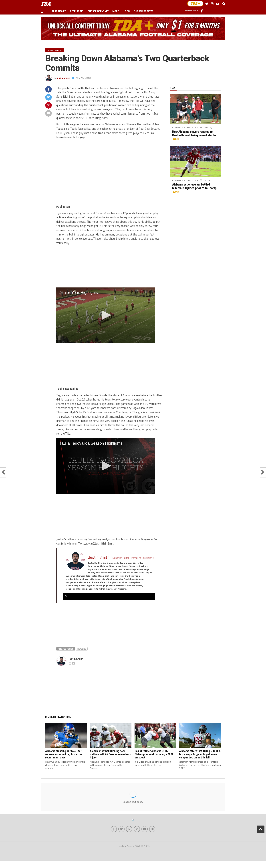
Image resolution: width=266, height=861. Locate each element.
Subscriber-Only (98, 11)
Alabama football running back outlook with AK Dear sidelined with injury (110, 754)
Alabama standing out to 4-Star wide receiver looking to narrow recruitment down (63, 754)
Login (127, 11)
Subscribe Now (143, 11)
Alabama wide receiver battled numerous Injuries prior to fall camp (194, 186)
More (115, 11)
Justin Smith (63, 78)
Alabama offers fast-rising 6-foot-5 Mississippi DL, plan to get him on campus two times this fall (200, 754)
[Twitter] (66, 596)
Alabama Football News (185, 127)
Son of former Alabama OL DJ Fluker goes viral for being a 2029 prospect (154, 754)
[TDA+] (195, 3)
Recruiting (76, 11)
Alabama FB (59, 11)
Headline (81, 648)
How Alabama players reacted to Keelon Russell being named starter (194, 133)
